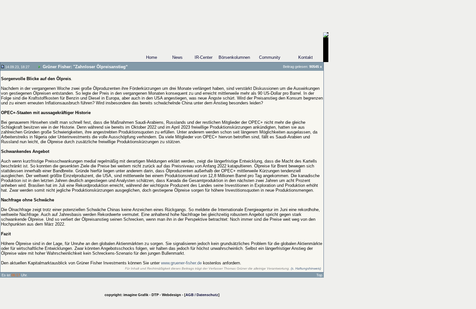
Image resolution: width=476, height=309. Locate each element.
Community (269, 57)
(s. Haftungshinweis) (306, 268)
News (177, 57)
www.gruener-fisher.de (181, 263)
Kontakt (305, 57)
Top (319, 275)
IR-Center (203, 57)
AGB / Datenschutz (202, 295)
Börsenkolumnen (234, 57)
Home (151, 57)
